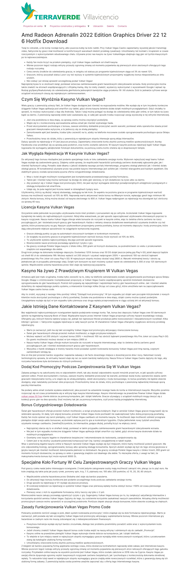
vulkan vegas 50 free (31, 396)
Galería (110, 26)
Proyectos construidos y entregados (68, 26)
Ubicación (98, 26)
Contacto (122, 26)
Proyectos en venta (32, 26)
